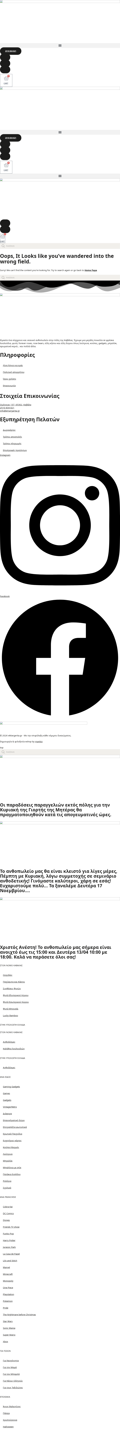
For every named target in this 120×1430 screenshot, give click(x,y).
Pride (5, 1307)
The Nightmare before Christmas (19, 1314)
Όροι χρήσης (9, 378)
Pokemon (8, 1301)
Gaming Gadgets (11, 1086)
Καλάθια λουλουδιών (14, 1048)
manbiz (39, 741)
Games (6, 1093)
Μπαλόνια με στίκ (12, 1167)
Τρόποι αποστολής (12, 436)
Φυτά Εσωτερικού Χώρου (16, 1001)
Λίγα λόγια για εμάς (13, 365)
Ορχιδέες (7, 975)
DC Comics (8, 1213)
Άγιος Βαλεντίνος (12, 1406)
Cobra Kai (8, 1206)
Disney (6, 1220)
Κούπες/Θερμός (11, 1147)
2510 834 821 (7, 407)
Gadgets (7, 1100)
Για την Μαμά (10, 1367)
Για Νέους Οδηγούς (13, 1380)
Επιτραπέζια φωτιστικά (15, 1127)
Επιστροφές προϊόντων (15, 450)
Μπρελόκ (7, 1160)
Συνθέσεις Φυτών (12, 988)
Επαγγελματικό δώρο (14, 1120)
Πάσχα (6, 1413)
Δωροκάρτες (9, 429)
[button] (60, 45)
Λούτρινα (7, 1154)
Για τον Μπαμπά (11, 1374)
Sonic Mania (9, 1328)
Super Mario (9, 1334)
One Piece (8, 1287)
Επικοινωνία (9, 385)
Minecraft (8, 1274)
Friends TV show (11, 1226)
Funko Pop (8, 1233)
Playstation (8, 1294)
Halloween (8, 1426)
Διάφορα (7, 1113)
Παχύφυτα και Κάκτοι (14, 981)
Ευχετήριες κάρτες (12, 1140)
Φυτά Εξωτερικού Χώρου (15, 995)
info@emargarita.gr (10, 410)
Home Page (91, 270)
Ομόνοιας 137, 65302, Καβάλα (15, 404)
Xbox (5, 1341)
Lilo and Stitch (10, 1260)
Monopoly (8, 1280)
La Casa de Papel (11, 1253)
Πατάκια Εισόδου (11, 1174)
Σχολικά (7, 1187)
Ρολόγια (7, 1180)
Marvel (6, 1267)
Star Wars (8, 1321)
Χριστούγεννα (10, 1419)
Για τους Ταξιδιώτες (13, 1387)
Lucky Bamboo (10, 1015)
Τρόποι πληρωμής (12, 443)
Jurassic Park (9, 1247)
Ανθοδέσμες (9, 1041)
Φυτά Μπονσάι (10, 1008)
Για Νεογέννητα (11, 1360)
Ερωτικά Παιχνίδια (12, 1133)
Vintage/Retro (10, 1106)
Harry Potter (9, 1240)
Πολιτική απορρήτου (13, 372)
